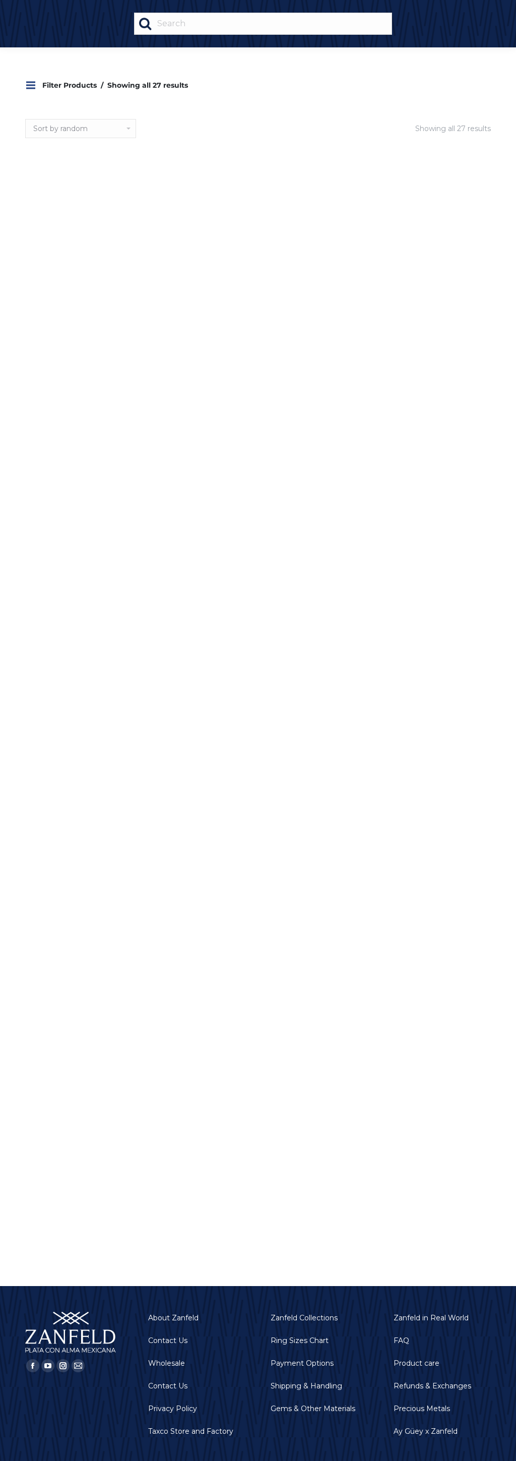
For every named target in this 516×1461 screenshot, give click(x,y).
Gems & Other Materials (313, 1408)
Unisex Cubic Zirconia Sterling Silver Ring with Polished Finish (65, 457)
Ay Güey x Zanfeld (426, 1431)
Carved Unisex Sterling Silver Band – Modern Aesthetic (450, 834)
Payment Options (302, 1363)
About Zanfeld (173, 1317)
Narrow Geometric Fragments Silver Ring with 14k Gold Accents (258, 1016)
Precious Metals (422, 1408)
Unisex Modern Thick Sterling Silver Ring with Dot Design (65, 639)
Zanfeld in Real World (431, 1317)
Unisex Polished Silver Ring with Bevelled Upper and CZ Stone (354, 262)
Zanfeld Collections (304, 1317)
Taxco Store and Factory (190, 1431)
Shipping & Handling (306, 1385)
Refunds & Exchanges (432, 1385)
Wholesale (166, 1363)
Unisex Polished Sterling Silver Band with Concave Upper (450, 262)
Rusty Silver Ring (258, 444)
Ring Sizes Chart (300, 1340)
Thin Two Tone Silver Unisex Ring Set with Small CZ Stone (65, 1198)
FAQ (401, 1340)
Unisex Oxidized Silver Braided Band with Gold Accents (65, 262)
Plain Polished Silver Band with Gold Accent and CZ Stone (354, 834)
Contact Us (167, 1340)
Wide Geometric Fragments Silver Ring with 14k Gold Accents (258, 834)
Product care (416, 1363)
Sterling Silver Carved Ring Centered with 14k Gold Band (450, 639)
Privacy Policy (172, 1408)
